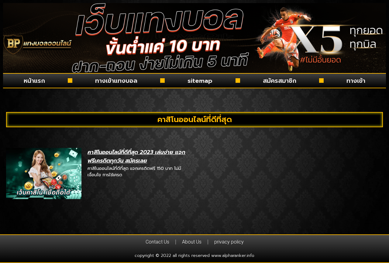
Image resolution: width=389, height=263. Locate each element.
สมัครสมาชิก (279, 80)
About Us (191, 242)
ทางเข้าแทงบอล (116, 80)
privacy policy (229, 242)
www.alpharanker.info (232, 255)
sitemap (200, 80)
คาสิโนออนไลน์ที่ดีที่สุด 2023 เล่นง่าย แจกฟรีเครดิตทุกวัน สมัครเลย (136, 156)
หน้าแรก (34, 80)
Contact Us (157, 242)
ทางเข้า (355, 80)
